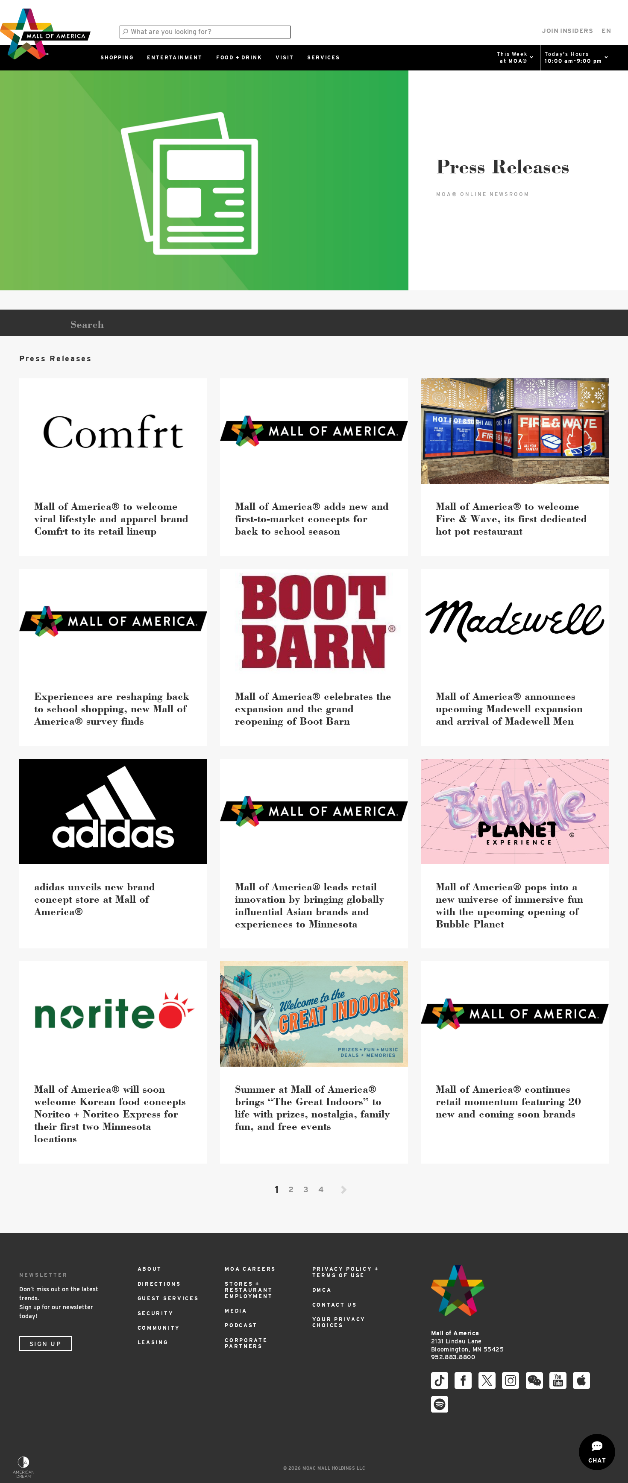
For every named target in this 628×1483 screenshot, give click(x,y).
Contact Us (334, 1305)
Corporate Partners (246, 1343)
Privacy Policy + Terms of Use (345, 1272)
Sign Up (45, 1344)
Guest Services (168, 1298)
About (150, 1269)
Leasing (153, 1342)
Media (236, 1310)
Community (159, 1328)
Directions (159, 1284)
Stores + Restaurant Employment (249, 1290)
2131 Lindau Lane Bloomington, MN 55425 (467, 1341)
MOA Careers (250, 1269)
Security (156, 1313)
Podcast (241, 1325)
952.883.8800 (453, 1357)
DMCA (322, 1290)
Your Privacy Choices (339, 1322)
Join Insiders (567, 31)
